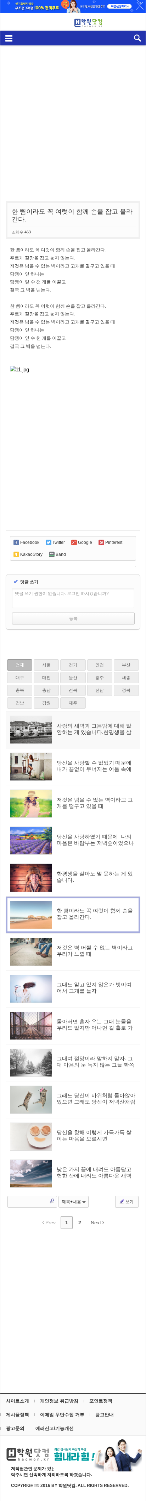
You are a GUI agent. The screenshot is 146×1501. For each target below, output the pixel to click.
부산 (126, 664)
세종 (126, 677)
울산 (73, 677)
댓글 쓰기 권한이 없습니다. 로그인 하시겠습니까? (62, 593)
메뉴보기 (8, 38)
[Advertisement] (73, 119)
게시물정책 (17, 1414)
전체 (20, 664)
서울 (46, 664)
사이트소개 (17, 1400)
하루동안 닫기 (137, 7)
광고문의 (15, 1428)
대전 (46, 677)
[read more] (73, 729)
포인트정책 (100, 1400)
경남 (20, 703)
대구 (20, 677)
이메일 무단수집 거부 (62, 1414)
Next (96, 1222)
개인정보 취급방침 (59, 1400)
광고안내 (104, 1414)
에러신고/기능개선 (54, 1428)
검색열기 (137, 38)
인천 (99, 664)
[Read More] (73, 766)
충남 (46, 690)
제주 (73, 703)
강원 (46, 703)
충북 (20, 690)
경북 (126, 690)
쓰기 (129, 1201)
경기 (73, 664)
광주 (99, 677)
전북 (73, 690)
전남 (99, 690)
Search (52, 1201)
